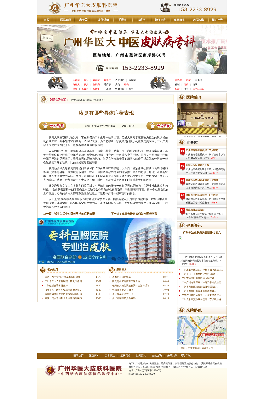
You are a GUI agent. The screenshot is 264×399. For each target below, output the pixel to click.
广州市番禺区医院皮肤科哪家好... (199, 291)
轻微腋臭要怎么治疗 (122, 289)
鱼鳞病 (96, 84)
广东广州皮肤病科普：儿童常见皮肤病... (202, 295)
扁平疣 (107, 80)
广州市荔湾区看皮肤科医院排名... (199, 278)
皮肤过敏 (103, 19)
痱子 (186, 88)
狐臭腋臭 (179, 19)
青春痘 (96, 80)
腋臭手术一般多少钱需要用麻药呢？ (63, 289)
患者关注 (84, 19)
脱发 (86, 80)
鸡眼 (195, 84)
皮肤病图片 (198, 88)
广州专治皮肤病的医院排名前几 (202, 232)
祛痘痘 (141, 19)
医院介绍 (65, 19)
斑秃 (126, 84)
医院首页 (78, 355)
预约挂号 (217, 19)
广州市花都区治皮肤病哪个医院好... (200, 286)
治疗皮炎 (160, 19)
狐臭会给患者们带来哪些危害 (139, 213)
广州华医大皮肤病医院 (80, 99)
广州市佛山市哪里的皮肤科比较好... (200, 274)
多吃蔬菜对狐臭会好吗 (123, 298)
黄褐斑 (178, 80)
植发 (177, 88)
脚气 (131, 88)
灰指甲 (96, 88)
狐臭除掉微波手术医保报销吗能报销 (63, 294)
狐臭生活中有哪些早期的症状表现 (74, 213)
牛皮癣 (76, 80)
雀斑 (177, 84)
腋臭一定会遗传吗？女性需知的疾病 (63, 298)
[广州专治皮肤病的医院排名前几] (202, 252)
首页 (46, 19)
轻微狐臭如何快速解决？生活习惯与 (130, 285)
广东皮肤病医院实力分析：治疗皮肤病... (202, 269)
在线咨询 (157, 355)
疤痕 (186, 84)
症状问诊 (125, 355)
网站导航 (186, 355)
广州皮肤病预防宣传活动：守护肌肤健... (202, 299)
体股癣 (132, 80)
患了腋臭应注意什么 (122, 294)
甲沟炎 (198, 80)
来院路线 (198, 19)
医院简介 (94, 355)
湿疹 (75, 88)
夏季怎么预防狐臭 (121, 277)
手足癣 (107, 88)
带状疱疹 (119, 88)
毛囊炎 (122, 19)
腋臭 (86, 84)
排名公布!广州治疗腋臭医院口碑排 (62, 277)
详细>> (214, 158)
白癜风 (76, 84)
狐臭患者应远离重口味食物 (126, 281)
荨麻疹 (107, 84)
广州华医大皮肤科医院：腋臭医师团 (63, 281)
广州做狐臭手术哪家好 (56, 285)
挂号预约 (141, 355)
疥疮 (188, 80)
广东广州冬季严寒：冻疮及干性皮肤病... (202, 282)
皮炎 (117, 84)
